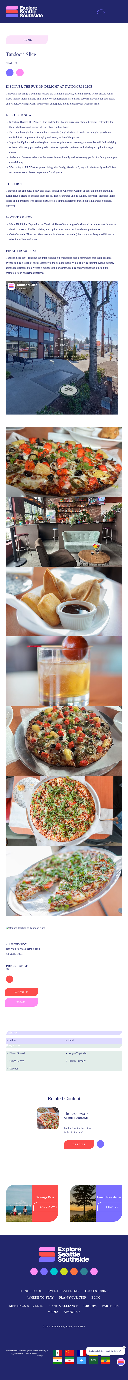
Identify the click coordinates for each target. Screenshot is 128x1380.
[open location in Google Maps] (25, 927)
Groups (90, 1306)
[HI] (58, 1360)
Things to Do (30, 1291)
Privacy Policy (31, 1354)
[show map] (20, 72)
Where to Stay (41, 1297)
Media (53, 1311)
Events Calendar (64, 1291)
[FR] (82, 1353)
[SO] (82, 1360)
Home (28, 39)
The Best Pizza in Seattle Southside (76, 1116)
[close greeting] (124, 1347)
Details (79, 1144)
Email (21, 1002)
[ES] (58, 1353)
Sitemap (39, 1355)
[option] (58, 1353)
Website (21, 992)
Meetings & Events (26, 1306)
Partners (110, 1306)
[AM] (106, 1360)
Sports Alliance (63, 1306)
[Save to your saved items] (10, 72)
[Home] (24, 11)
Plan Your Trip (72, 1297)
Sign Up (112, 1206)
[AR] (94, 1360)
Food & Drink (97, 1291)
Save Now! (48, 1206)
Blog (96, 1297)
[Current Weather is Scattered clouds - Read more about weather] (100, 11)
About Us (72, 1311)
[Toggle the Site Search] (110, 11)
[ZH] (70, 1353)
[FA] (70, 1360)
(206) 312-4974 (14, 953)
